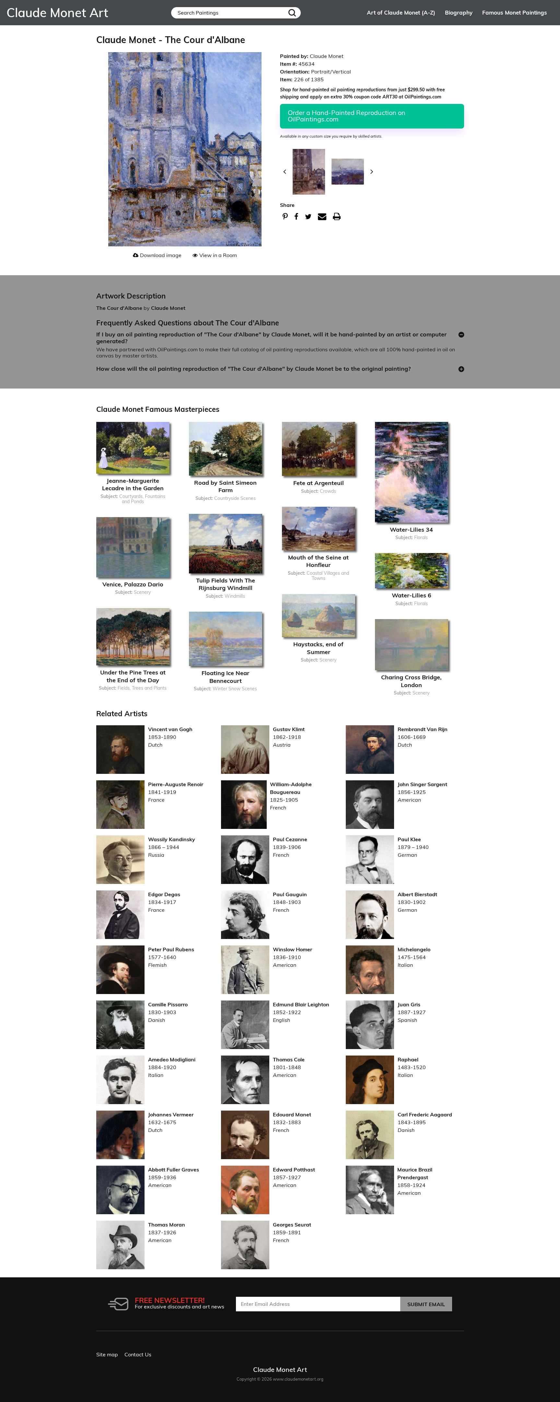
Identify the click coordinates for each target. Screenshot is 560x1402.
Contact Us (137, 1354)
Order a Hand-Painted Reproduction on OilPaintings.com (346, 115)
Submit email (426, 1304)
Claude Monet (168, 308)
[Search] (292, 12)
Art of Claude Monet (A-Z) (401, 12)
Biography (458, 12)
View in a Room (218, 255)
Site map (107, 1354)
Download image (160, 255)
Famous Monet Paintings (514, 12)
